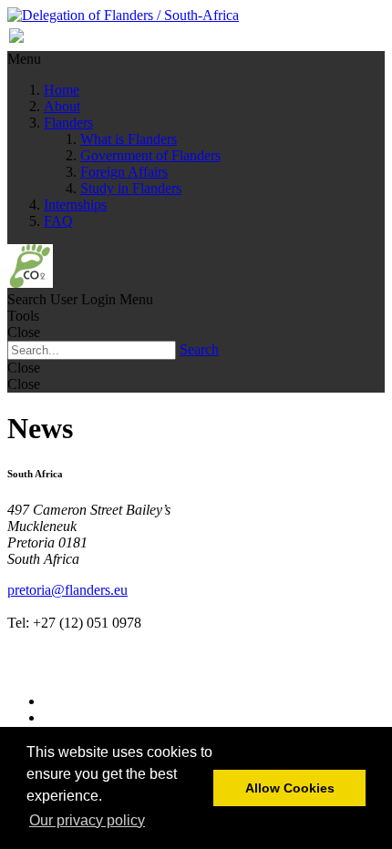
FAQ (58, 221)
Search (199, 349)
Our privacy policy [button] (87, 820)
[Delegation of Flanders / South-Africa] (123, 15)
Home (61, 89)
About (62, 106)
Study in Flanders (130, 188)
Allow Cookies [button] (290, 788)
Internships (75, 204)
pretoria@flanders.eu (67, 590)
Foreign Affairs (124, 171)
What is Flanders (128, 139)
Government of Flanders (150, 155)
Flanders (68, 122)
